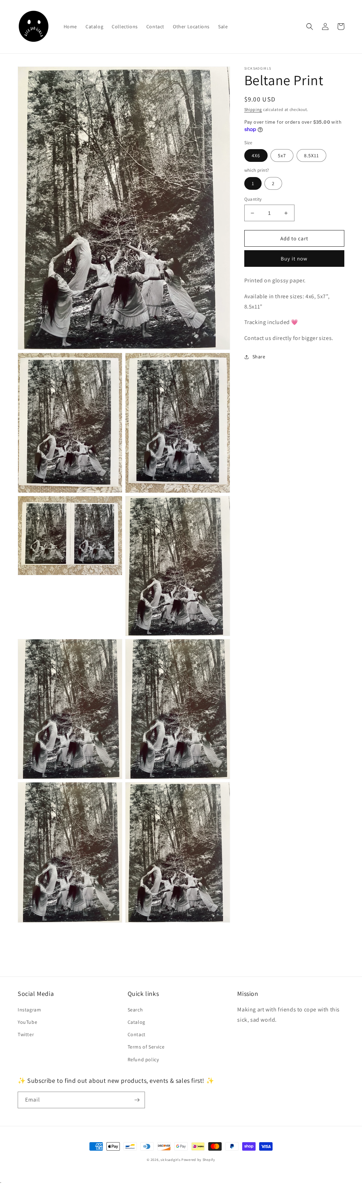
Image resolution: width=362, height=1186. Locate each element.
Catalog (136, 1022)
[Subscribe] (137, 1100)
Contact (137, 1034)
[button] (309, 26)
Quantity (253, 199)
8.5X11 (311, 155)
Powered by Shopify (198, 1159)
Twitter (26, 1034)
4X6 (256, 155)
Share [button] (258, 356)
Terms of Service (146, 1047)
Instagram (29, 1009)
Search (135, 1009)
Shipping (253, 109)
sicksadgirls (170, 1159)
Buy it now (294, 258)
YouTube (27, 1022)
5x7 (282, 155)
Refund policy (143, 1059)
